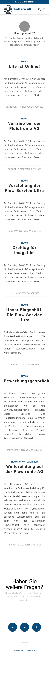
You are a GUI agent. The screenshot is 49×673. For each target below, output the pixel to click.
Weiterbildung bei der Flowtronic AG (24, 468)
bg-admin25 (37, 106)
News (24, 61)
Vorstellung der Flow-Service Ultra (24, 187)
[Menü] (44, 9)
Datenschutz (18, 651)
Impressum (31, 651)
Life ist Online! (24, 66)
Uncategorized (28, 461)
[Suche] (38, 9)
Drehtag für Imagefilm (25, 250)
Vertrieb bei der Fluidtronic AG (24, 125)
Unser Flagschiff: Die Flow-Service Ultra (24, 314)
